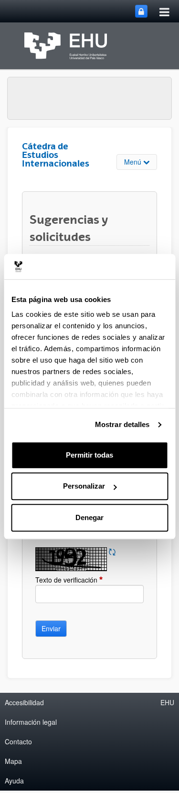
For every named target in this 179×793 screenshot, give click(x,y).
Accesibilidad (24, 702)
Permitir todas (89, 455)
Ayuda (14, 780)
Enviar (51, 628)
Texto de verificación (84, 579)
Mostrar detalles (122, 424)
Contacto (18, 741)
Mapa (13, 761)
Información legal (31, 722)
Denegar (89, 517)
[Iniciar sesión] (141, 11)
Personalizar (84, 486)
